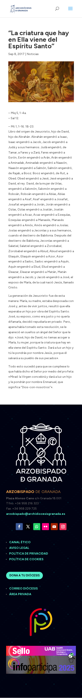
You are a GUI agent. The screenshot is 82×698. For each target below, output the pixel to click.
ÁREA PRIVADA (20, 594)
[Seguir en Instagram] (62, 526)
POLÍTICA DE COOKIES (26, 559)
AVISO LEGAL (19, 548)
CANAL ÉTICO (20, 542)
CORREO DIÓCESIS (23, 588)
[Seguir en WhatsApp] (36, 526)
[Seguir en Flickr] (45, 526)
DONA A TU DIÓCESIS (24, 575)
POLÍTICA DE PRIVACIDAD (28, 553)
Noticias (33, 54)
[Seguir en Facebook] (19, 526)
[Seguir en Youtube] (54, 526)
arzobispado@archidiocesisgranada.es (35, 514)
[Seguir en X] (27, 526)
